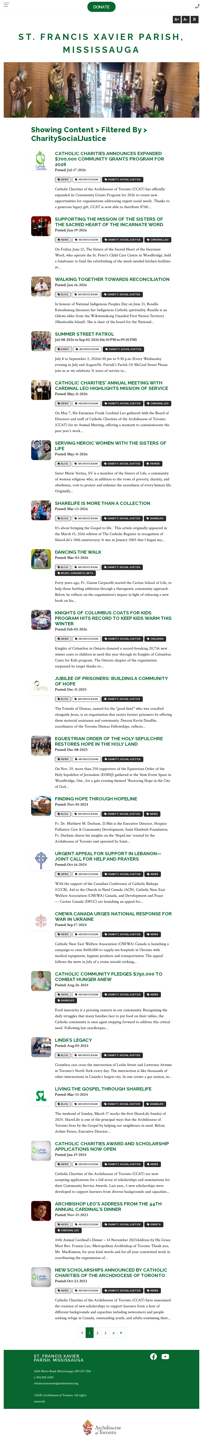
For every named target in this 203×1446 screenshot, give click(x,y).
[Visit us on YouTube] (165, 1357)
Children (156, 638)
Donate (101, 7)
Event (64, 349)
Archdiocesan (87, 179)
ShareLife (156, 518)
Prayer (154, 463)
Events (155, 1224)
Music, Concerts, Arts (76, 573)
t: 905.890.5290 (43, 1377)
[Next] (121, 1332)
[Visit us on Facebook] (153, 1357)
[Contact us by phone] (197, 6)
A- (185, 19)
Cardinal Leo (159, 239)
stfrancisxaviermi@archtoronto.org (56, 1383)
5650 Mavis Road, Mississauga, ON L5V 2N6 (62, 1371)
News (64, 179)
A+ (177, 19)
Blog (64, 294)
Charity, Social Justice (124, 179)
